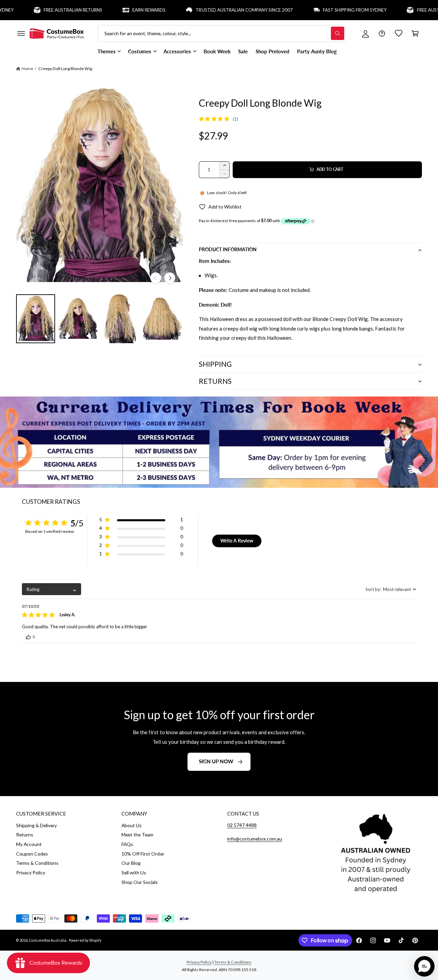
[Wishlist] (398, 33)
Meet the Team (137, 834)
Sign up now (216, 761)
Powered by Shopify (85, 940)
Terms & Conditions (37, 863)
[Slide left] (155, 277)
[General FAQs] (382, 33)
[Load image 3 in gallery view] (120, 318)
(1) (235, 119)
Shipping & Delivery (36, 825)
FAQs (127, 844)
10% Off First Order (142, 854)
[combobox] (51, 589)
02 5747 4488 (242, 825)
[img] (201, 118)
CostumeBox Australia (47, 940)
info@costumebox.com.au (254, 839)
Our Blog (131, 863)
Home (27, 68)
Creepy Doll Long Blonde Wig (65, 68)
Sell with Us (133, 872)
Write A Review (236, 540)
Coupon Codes (32, 854)
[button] (21, 33)
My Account (29, 844)
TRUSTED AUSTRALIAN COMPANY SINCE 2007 (224, 10)
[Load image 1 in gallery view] (35, 318)
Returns (24, 834)
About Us (131, 825)
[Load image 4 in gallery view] (162, 318)
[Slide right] (169, 277)
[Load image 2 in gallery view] (77, 318)
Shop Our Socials (139, 882)
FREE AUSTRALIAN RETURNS (53, 10)
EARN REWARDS (128, 10)
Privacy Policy (30, 872)
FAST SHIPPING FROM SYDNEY (334, 10)
